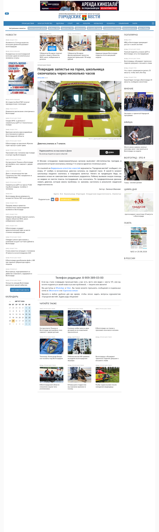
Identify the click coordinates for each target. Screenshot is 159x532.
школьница (70, 194)
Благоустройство (45, 23)
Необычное (98, 23)
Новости (11, 34)
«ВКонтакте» (53, 290)
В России (129, 258)
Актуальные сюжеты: (17, 28)
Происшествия (28, 23)
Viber (69, 288)
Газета (134, 23)
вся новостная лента (20, 290)
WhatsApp (60, 288)
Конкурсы (111, 23)
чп (62, 194)
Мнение (128, 88)
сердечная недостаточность (99, 194)
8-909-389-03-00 (93, 278)
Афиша (128, 122)
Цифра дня (130, 189)
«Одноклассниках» (70, 290)
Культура (86, 23)
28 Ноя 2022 (41, 77)
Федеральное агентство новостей (65, 168)
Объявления (124, 23)
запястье (117, 194)
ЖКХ (77, 23)
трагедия (81, 194)
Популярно (131, 34)
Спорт (70, 23)
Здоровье (60, 23)
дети (57, 194)
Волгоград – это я (134, 157)
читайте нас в (69, 199)
